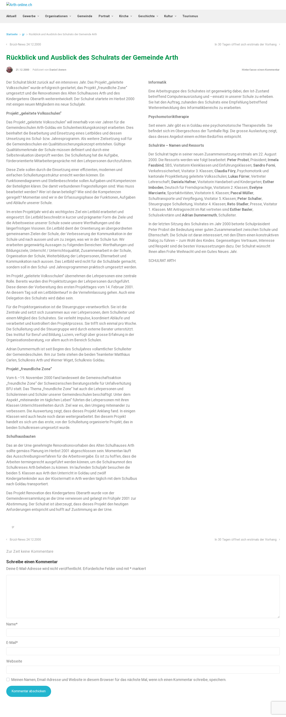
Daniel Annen (57, 69)
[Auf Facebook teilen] (260, 528)
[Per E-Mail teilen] (272, 528)
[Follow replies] (59, 551)
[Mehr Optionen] (277, 528)
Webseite (14, 661)
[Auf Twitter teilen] (253, 528)
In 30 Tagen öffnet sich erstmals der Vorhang (246, 44)
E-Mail (12, 643)
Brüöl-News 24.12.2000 (25, 44)
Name (12, 624)
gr (23, 34)
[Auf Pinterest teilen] (266, 528)
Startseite (12, 34)
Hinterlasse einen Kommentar (261, 69)
